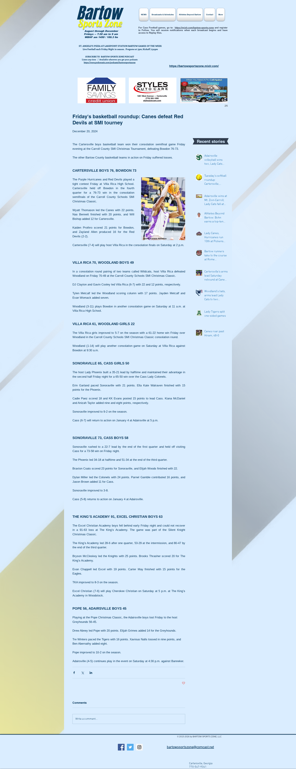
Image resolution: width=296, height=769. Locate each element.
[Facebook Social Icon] (121, 747)
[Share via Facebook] (74, 672)
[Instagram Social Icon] (139, 747)
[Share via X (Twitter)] (82, 672)
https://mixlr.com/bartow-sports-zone (194, 27)
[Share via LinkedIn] (90, 672)
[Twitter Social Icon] (130, 747)
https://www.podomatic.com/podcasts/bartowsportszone (109, 62)
